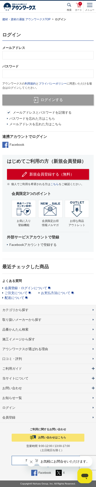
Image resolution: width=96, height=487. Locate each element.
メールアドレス (13, 48)
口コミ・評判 (12, 359)
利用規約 (30, 83)
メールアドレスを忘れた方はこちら (35, 124)
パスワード (10, 66)
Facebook (17, 144)
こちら (54, 184)
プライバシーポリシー (53, 83)
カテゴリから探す (15, 310)
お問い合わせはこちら (52, 437)
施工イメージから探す (18, 339)
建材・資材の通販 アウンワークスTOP (26, 19)
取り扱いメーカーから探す (21, 319)
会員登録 (8, 417)
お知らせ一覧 (12, 398)
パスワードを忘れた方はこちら (32, 118)
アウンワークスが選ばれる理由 (25, 349)
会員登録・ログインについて (26, 288)
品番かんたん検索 (15, 329)
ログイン (8, 407)
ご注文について (16, 293)
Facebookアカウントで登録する (33, 245)
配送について (14, 298)
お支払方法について (55, 293)
